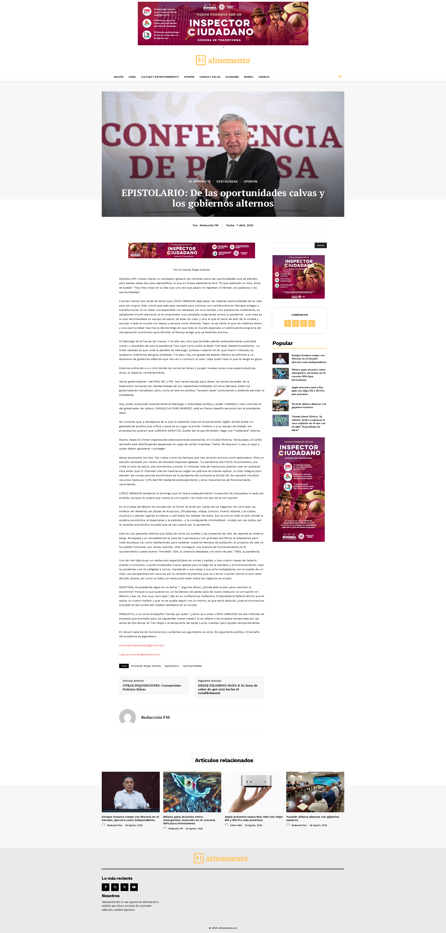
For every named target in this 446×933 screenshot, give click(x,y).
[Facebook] (287, 323)
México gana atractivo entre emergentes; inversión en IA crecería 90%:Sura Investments (309, 374)
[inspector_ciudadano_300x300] (298, 297)
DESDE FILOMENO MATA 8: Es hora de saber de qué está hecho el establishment (227, 689)
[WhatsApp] (311, 323)
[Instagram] (115, 887)
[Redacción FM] (127, 717)
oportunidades (192, 665)
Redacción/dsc (114, 825)
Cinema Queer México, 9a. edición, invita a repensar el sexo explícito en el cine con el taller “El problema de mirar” (308, 423)
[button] (317, 77)
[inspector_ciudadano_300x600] (298, 540)
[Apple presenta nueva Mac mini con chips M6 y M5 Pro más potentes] (280, 390)
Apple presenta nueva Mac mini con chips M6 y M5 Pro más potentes (308, 391)
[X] (295, 323)
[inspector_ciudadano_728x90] (191, 257)
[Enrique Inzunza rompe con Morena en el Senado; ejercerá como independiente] (280, 358)
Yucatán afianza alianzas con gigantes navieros (309, 405)
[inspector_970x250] (223, 23)
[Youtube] (134, 887)
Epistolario (172, 665)
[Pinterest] (303, 323)
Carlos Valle (236, 825)
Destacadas (227, 181)
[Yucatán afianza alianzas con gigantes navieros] (280, 405)
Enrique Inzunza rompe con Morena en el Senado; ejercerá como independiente (309, 359)
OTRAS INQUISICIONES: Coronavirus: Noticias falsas (152, 687)
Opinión (250, 181)
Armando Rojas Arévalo (146, 665)
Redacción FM (209, 225)
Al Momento (200, 181)
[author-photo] (104, 825)
